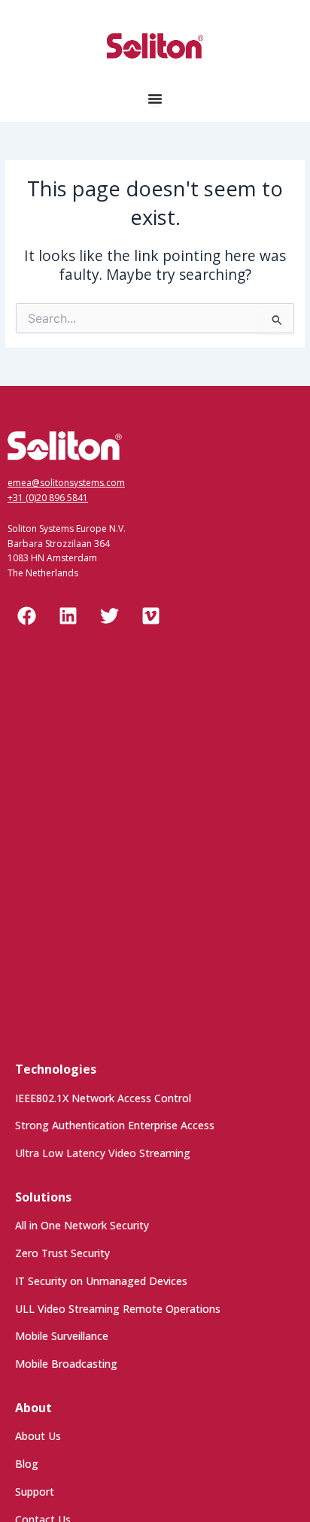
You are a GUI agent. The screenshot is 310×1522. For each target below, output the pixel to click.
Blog (26, 1464)
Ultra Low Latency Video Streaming (102, 1153)
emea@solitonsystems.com (66, 482)
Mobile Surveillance (61, 1336)
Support (34, 1491)
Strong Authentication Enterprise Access (114, 1125)
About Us (38, 1436)
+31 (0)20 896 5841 (48, 497)
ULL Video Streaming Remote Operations (117, 1309)
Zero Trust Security (62, 1253)
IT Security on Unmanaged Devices (101, 1281)
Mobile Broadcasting (66, 1363)
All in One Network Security (82, 1225)
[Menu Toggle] (155, 98)
